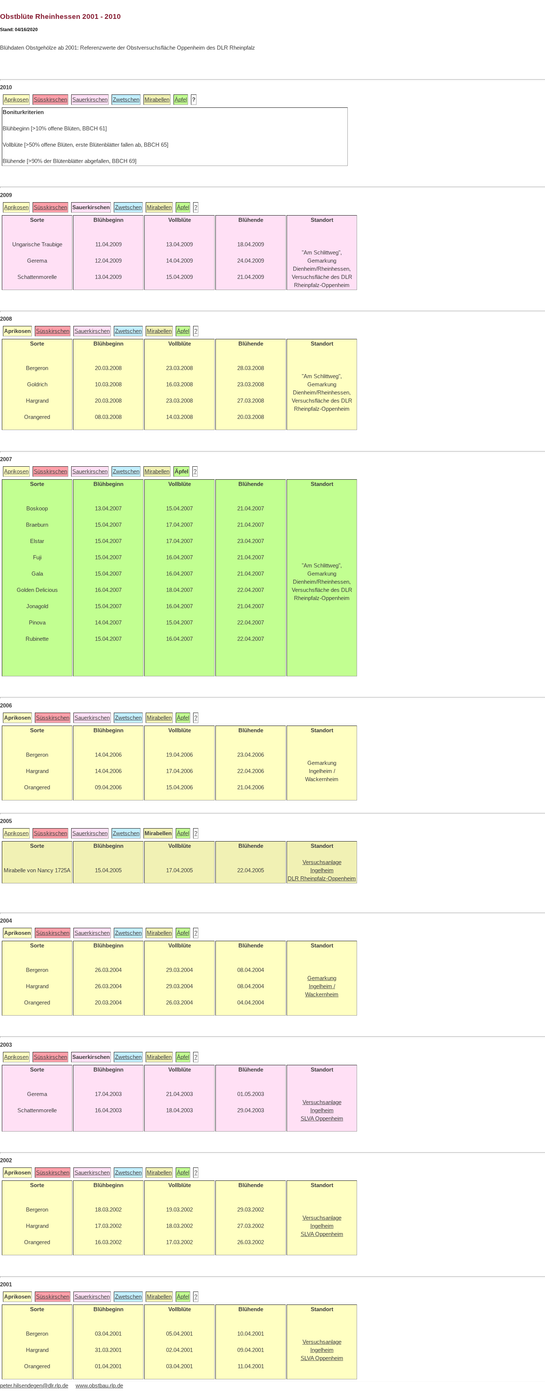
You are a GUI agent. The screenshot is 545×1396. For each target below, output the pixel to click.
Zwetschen (126, 100)
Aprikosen (16, 100)
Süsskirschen (50, 100)
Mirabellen (157, 100)
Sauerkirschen (90, 100)
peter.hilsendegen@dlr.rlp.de (34, 1386)
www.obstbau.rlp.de (99, 1386)
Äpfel (181, 100)
